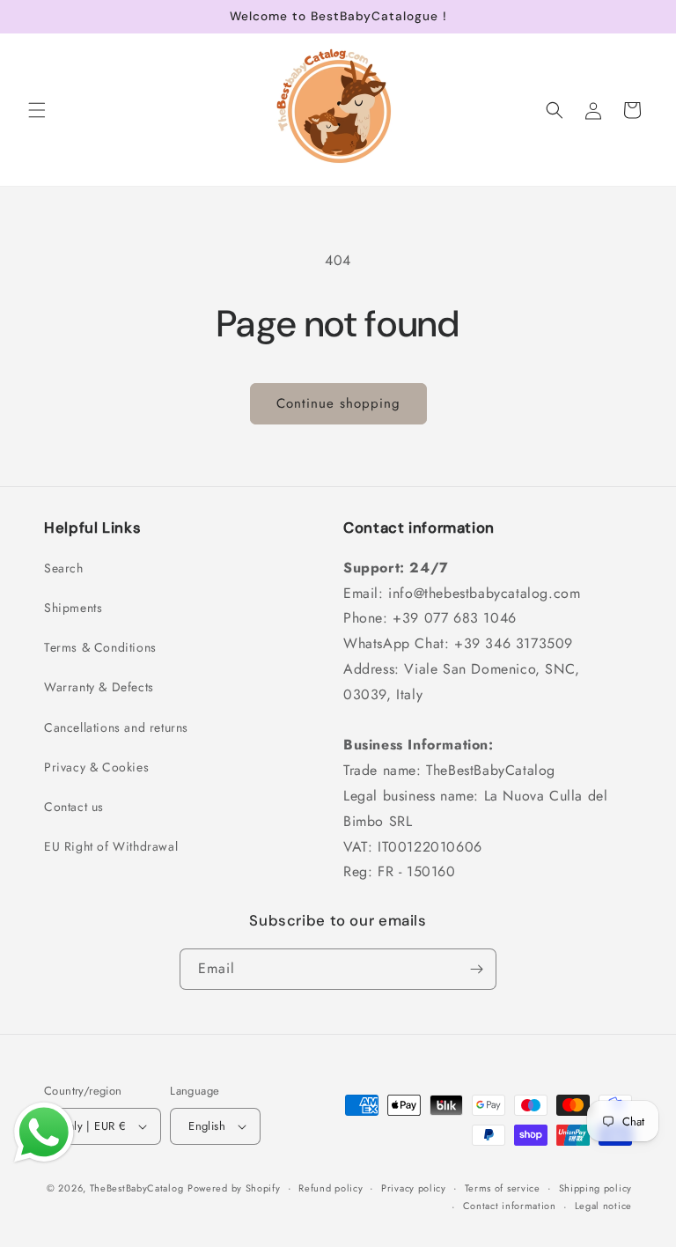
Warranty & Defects (99, 687)
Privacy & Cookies (96, 767)
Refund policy (330, 1188)
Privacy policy (413, 1188)
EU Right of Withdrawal (111, 846)
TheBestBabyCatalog (137, 1188)
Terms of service (502, 1188)
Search (64, 568)
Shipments (73, 607)
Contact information (509, 1206)
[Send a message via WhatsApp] (44, 1132)
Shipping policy (596, 1188)
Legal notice (603, 1206)
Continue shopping (338, 403)
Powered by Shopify (234, 1188)
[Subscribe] (476, 969)
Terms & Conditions (100, 647)
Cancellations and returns (116, 727)
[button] (37, 110)
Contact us (74, 806)
